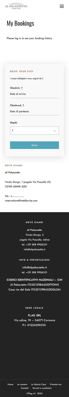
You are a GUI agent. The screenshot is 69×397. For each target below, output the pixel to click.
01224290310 (36, 325)
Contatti (24, 388)
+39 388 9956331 (36, 244)
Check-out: (17, 105)
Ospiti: (14, 122)
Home (10, 384)
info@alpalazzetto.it (34, 249)
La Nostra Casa (38, 384)
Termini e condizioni (41, 388)
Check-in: (16, 88)
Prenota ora (55, 384)
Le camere (22, 384)
